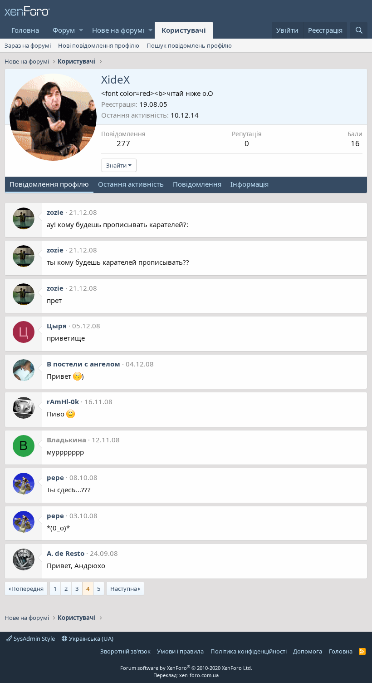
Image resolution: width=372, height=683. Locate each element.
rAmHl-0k (63, 401)
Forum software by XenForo (186, 667)
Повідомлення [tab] (197, 183)
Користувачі (184, 30)
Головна (25, 30)
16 (355, 143)
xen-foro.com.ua (199, 675)
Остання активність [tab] (131, 183)
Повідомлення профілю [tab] (49, 183)
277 (123, 143)
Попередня (27, 588)
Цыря (57, 325)
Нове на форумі (118, 30)
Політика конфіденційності (248, 651)
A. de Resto (65, 553)
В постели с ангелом (83, 363)
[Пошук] (358, 30)
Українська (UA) (90, 638)
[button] (81, 30)
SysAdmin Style (33, 638)
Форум (64, 30)
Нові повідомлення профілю (98, 45)
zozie (55, 212)
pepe (55, 477)
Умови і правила (180, 651)
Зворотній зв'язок (125, 651)
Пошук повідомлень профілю (189, 45)
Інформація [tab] (249, 183)
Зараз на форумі (28, 45)
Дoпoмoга (307, 651)
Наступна (123, 588)
